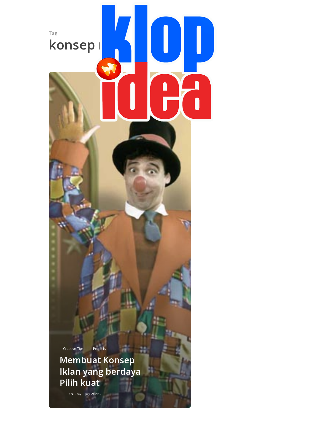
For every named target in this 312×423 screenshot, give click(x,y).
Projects (99, 348)
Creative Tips (73, 348)
